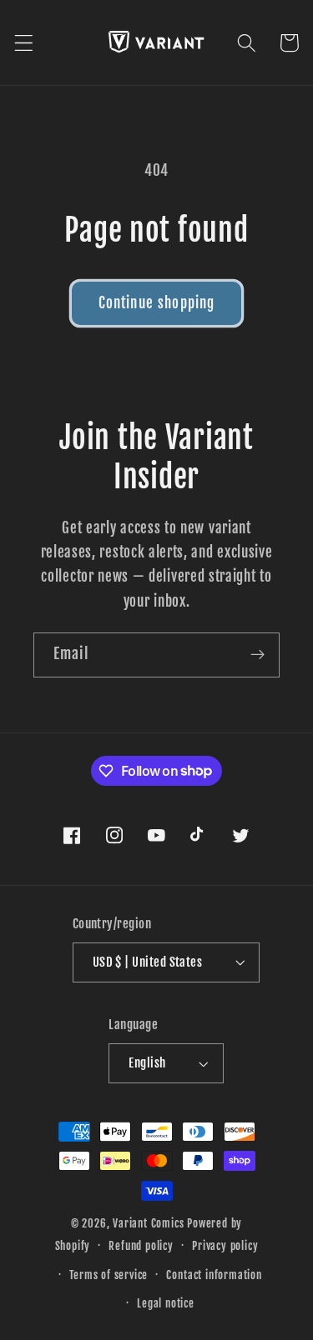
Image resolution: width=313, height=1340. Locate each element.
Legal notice (165, 1303)
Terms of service (108, 1275)
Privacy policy (225, 1245)
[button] (24, 43)
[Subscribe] (257, 655)
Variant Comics (148, 1223)
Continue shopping (156, 303)
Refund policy (141, 1245)
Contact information (213, 1275)
